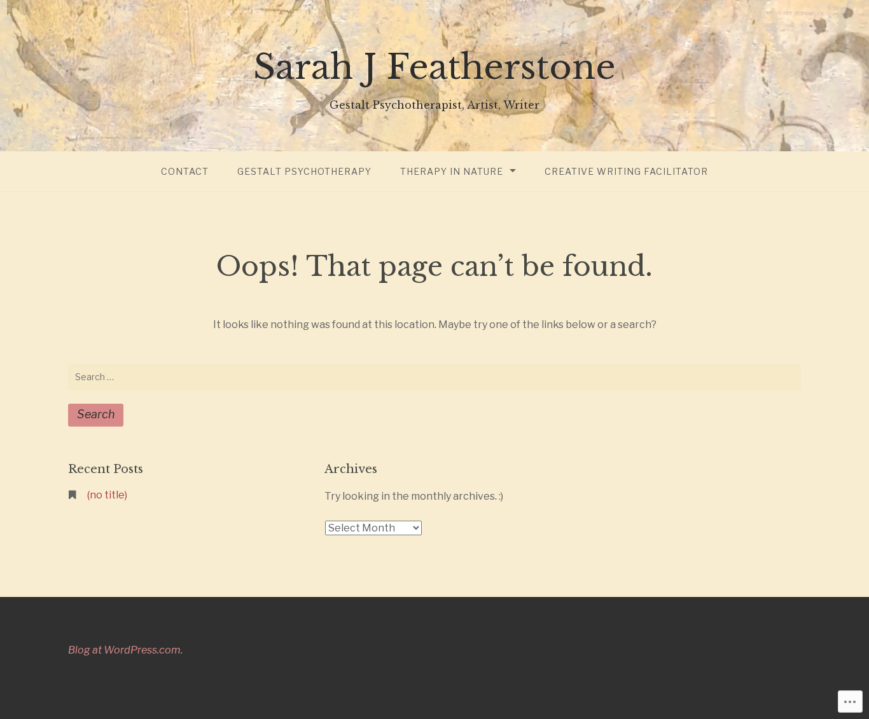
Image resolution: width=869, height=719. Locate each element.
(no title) (107, 495)
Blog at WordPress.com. (125, 650)
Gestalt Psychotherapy (304, 171)
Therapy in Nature (451, 171)
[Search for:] (434, 377)
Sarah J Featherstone (434, 67)
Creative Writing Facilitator (626, 171)
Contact (185, 171)
